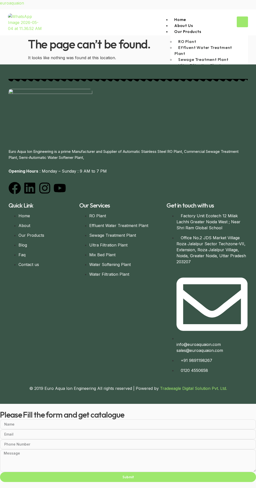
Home (180, 19)
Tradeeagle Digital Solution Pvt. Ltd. (193, 388)
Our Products (187, 31)
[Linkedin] (30, 188)
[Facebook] (14, 188)
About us (183, 25)
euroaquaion (12, 2)
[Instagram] (44, 188)
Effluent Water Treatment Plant (203, 50)
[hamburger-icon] (242, 21)
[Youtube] (60, 188)
